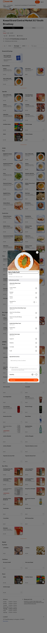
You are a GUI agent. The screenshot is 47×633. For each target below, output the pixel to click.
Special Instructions (14, 356)
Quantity (12, 374)
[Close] (37, 252)
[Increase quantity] (36, 375)
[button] (23, 260)
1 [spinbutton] (34, 374)
